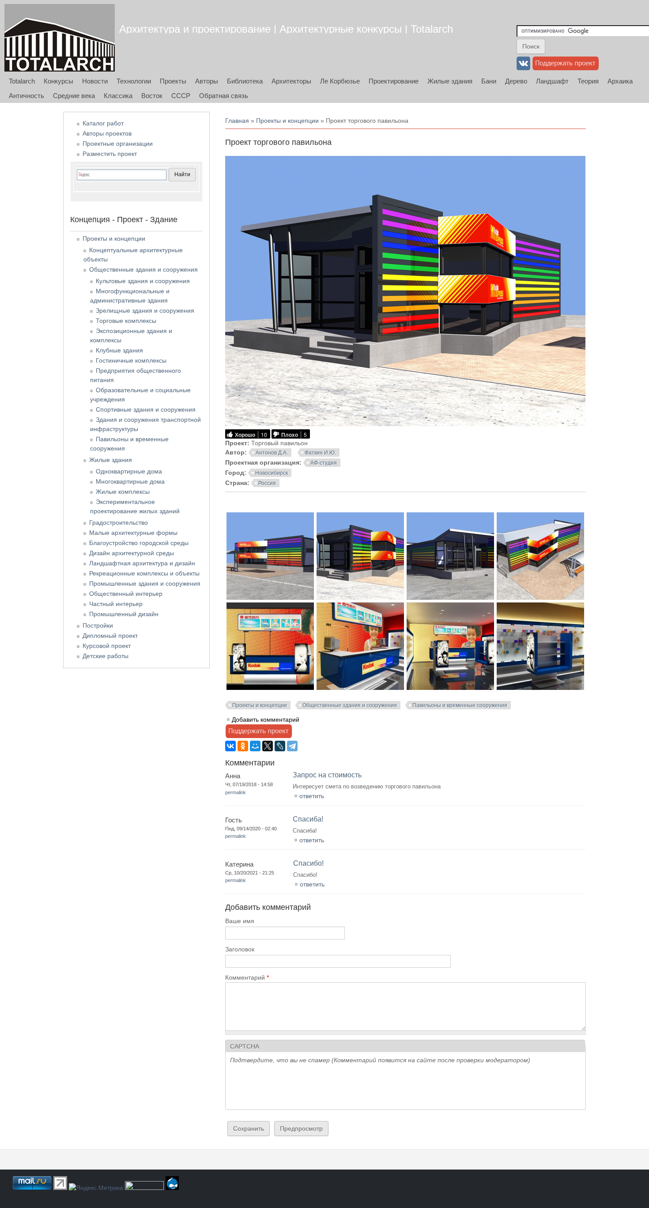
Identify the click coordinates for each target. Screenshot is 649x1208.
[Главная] (59, 38)
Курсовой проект (107, 645)
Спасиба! (308, 819)
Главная (237, 120)
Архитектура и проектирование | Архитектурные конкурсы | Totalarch (286, 29)
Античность (26, 95)
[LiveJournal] (280, 746)
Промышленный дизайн (123, 613)
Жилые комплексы (123, 491)
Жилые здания (449, 81)
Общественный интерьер (125, 593)
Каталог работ (103, 123)
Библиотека (245, 81)
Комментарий (247, 977)
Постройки (98, 625)
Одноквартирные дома (129, 471)
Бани (488, 81)
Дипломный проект (110, 635)
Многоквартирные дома (130, 481)
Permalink (235, 792)
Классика (118, 95)
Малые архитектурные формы (133, 532)
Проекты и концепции (287, 120)
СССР (180, 95)
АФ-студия (323, 463)
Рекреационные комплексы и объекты (144, 573)
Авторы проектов (107, 133)
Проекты (173, 81)
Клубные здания (119, 350)
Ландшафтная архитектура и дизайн (142, 563)
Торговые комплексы (126, 320)
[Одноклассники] (243, 746)
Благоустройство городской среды (139, 542)
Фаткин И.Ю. (320, 453)
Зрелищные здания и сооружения (145, 310)
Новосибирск (271, 473)
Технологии (134, 81)
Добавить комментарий (265, 719)
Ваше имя (239, 920)
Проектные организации (118, 143)
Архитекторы (291, 81)
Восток (151, 95)
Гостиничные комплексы (131, 360)
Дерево (516, 81)
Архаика (620, 81)
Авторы (206, 81)
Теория (588, 81)
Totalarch (22, 81)
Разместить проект (110, 153)
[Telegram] (292, 746)
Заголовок (239, 949)
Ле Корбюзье (340, 81)
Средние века (74, 95)
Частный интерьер (116, 603)
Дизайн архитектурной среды (131, 553)
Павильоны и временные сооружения (459, 705)
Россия (267, 483)
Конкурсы (58, 81)
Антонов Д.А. (272, 453)
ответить (311, 795)
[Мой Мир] (255, 746)
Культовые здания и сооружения (143, 280)
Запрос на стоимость (327, 775)
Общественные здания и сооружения (349, 705)
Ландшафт (552, 81)
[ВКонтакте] (230, 746)
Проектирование (394, 81)
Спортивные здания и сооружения (146, 409)
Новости (95, 81)
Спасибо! (308, 863)
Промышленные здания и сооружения (144, 583)
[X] (267, 746)
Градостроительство (118, 522)
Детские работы (105, 655)
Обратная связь (223, 95)
